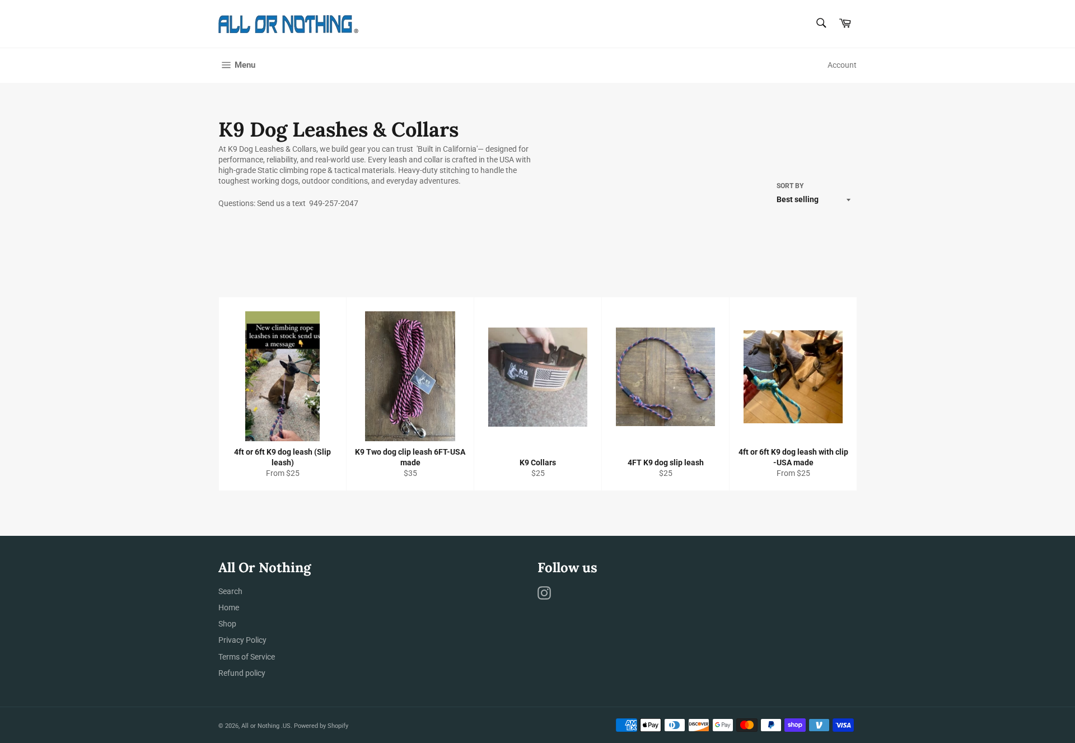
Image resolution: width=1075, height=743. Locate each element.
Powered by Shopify (321, 726)
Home (228, 607)
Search (230, 591)
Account (842, 64)
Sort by (790, 186)
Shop (227, 623)
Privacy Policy (242, 639)
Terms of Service (246, 656)
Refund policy (241, 673)
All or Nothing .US (266, 726)
